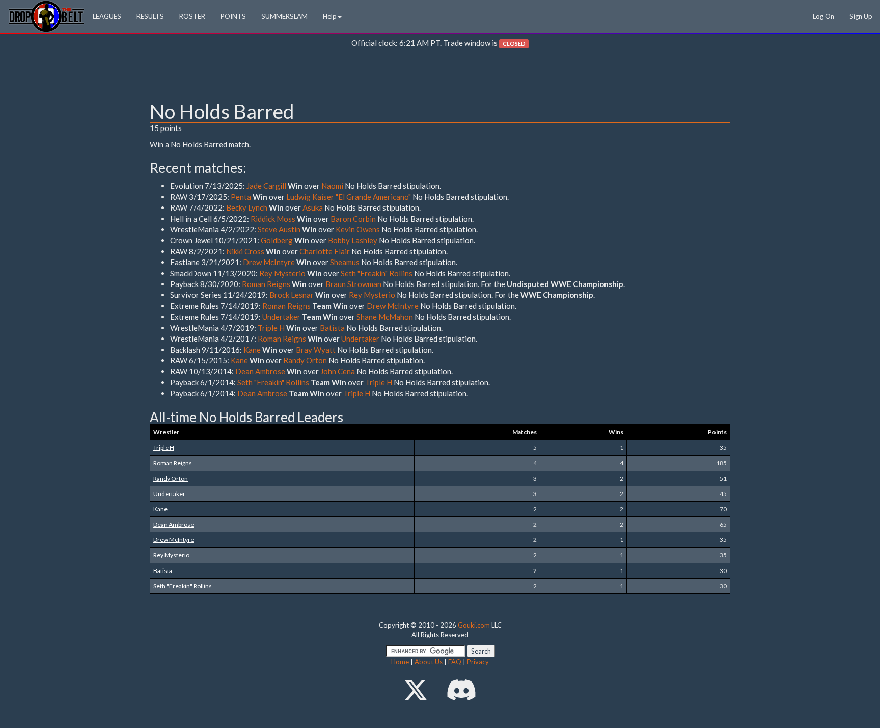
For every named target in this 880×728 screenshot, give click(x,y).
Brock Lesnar (291, 294)
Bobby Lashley (352, 240)
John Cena (337, 371)
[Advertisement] (440, 77)
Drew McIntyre (269, 262)
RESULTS (150, 16)
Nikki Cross (245, 251)
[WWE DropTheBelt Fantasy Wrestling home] (46, 15)
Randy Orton (305, 360)
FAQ (454, 662)
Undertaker (281, 316)
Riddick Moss (273, 218)
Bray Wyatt (316, 349)
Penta (241, 196)
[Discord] (461, 689)
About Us (429, 662)
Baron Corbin (353, 218)
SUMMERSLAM (284, 16)
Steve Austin (279, 229)
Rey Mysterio (282, 273)
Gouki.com (474, 625)
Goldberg (277, 240)
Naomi (332, 185)
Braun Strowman (353, 284)
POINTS (233, 16)
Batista (332, 327)
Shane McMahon (384, 316)
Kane (252, 349)
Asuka (312, 207)
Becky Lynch (246, 207)
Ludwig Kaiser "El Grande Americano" (348, 196)
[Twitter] (415, 689)
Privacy (478, 662)
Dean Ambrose (260, 371)
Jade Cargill (266, 185)
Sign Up (860, 16)
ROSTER (192, 16)
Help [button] (330, 16)
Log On (823, 16)
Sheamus (345, 262)
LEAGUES (107, 16)
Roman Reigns (266, 284)
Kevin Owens (358, 229)
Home (400, 662)
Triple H (271, 327)
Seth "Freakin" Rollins (377, 273)
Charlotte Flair (324, 251)
